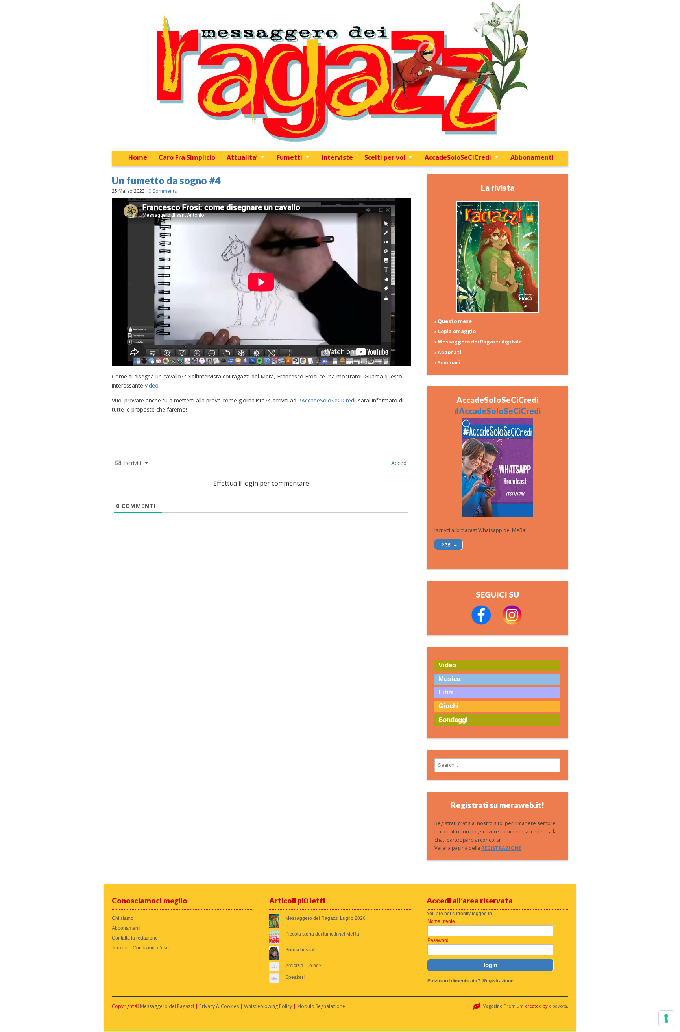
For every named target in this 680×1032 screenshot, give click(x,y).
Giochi (448, 706)
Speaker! (295, 977)
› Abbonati (447, 352)
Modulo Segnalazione (321, 1006)
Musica (449, 679)
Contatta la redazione (135, 938)
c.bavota (558, 1006)
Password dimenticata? (453, 981)
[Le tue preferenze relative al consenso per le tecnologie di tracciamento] (666, 1018)
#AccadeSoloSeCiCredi (326, 400)
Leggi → (448, 544)
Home (137, 157)
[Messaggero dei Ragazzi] (340, 75)
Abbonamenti (532, 157)
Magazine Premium (503, 1006)
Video (447, 665)
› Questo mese (453, 321)
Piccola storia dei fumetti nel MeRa (322, 934)
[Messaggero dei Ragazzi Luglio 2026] (497, 311)
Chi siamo (122, 918)
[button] (497, 765)
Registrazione (498, 981)
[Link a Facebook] (481, 623)
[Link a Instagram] (512, 623)
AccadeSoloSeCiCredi (458, 157)
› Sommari (447, 362)
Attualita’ (242, 157)
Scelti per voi (384, 157)
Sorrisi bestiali (300, 950)
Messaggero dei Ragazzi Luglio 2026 (325, 918)
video (152, 385)
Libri (445, 692)
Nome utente (441, 921)
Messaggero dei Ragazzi (167, 1006)
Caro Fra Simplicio (187, 157)
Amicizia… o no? (303, 965)
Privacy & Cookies (219, 1006)
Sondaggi (453, 720)
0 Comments (162, 191)
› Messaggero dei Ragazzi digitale (478, 341)
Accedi (399, 463)
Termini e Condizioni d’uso (140, 948)
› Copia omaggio (455, 331)
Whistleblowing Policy (268, 1006)
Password (438, 940)
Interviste (337, 157)
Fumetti (289, 157)
